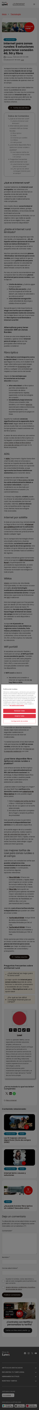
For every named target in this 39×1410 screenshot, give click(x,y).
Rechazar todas (19, 711)
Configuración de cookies (19, 721)
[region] (19, 705)
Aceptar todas (19, 716)
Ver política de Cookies (16, 705)
